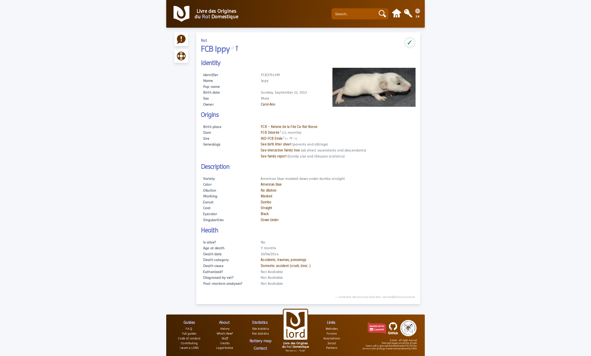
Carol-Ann (268, 104)
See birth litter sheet (276, 144)
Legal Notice (224, 348)
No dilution (268, 190)
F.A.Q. (189, 328)
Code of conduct (189, 338)
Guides (189, 322)
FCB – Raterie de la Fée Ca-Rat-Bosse (289, 127)
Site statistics (260, 328)
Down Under (270, 220)
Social (332, 343)
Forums (332, 333)
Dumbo (266, 202)
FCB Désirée (270, 132)
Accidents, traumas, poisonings (283, 260)
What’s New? (225, 333)
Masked (266, 196)
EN (418, 16)
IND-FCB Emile (272, 138)
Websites (332, 328)
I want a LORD (189, 348)
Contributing (189, 343)
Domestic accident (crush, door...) (286, 266)
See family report (273, 156)
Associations (331, 338)
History (224, 328)
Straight (266, 208)
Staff (225, 338)
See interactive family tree (280, 150)
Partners (331, 348)
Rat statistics (260, 333)
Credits (224, 343)
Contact (260, 348)
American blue (271, 184)
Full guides (189, 333)
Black (265, 214)
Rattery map (260, 340)
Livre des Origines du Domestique (216, 13)
